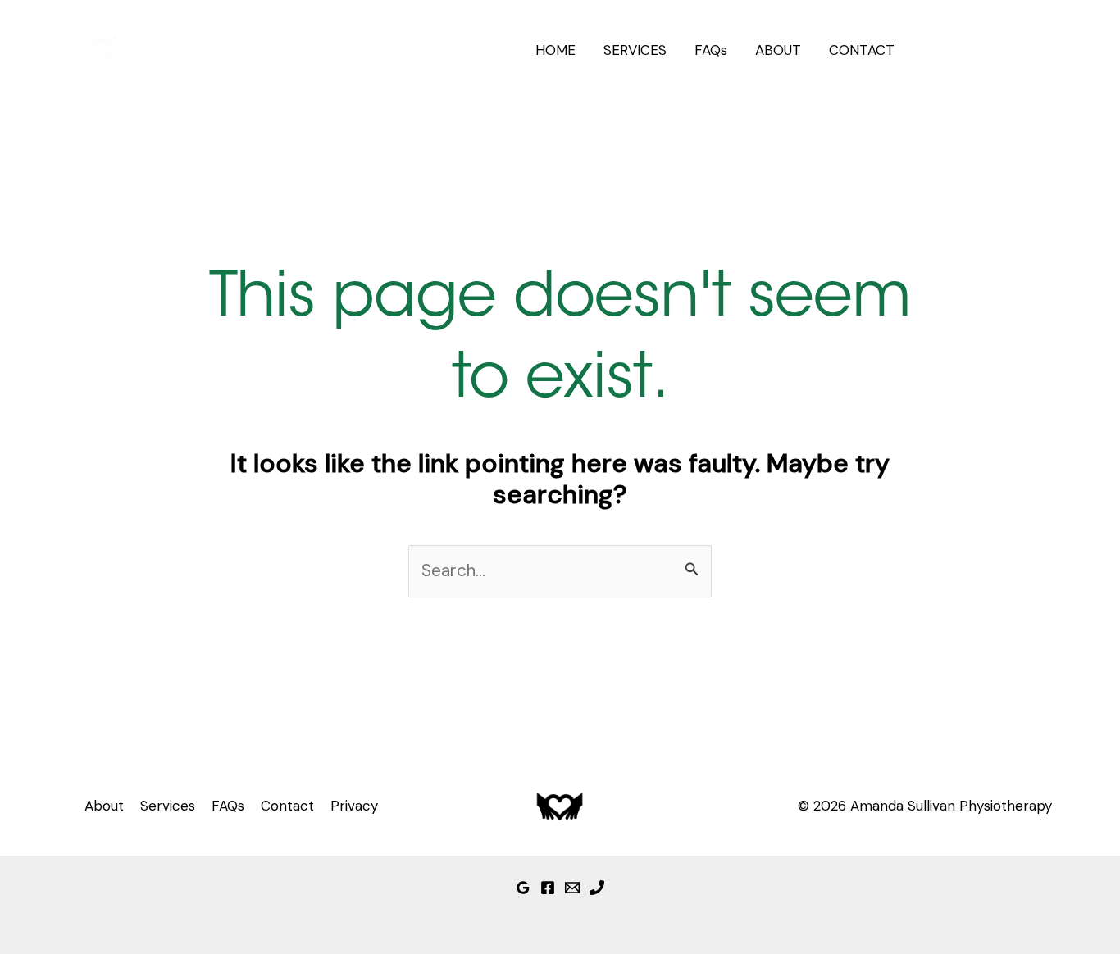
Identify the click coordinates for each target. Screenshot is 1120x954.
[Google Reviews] (523, 887)
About (104, 806)
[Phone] (597, 887)
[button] (988, 50)
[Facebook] (547, 887)
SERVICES (635, 50)
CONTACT (862, 50)
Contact (287, 806)
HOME (555, 50)
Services (167, 806)
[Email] (572, 887)
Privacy (354, 806)
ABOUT (778, 50)
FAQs (710, 50)
